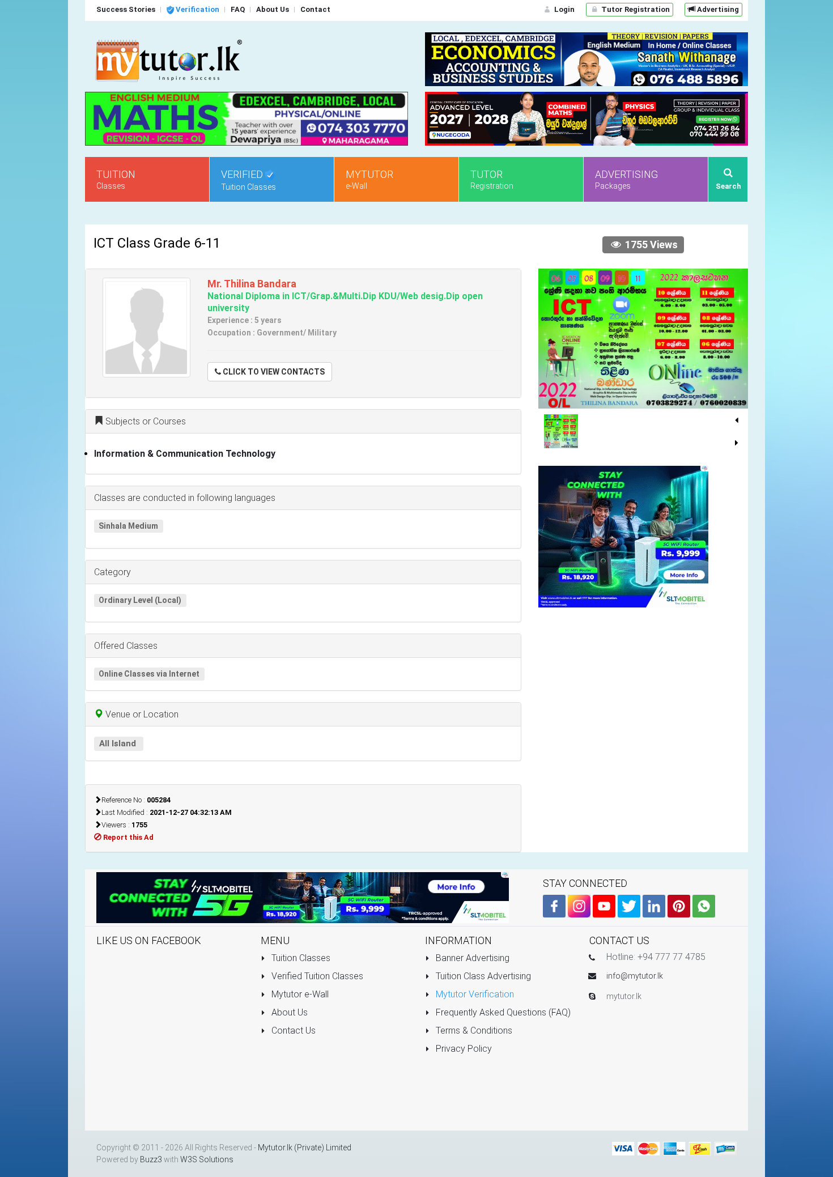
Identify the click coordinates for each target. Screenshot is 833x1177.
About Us (288, 1012)
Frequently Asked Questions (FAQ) (502, 1012)
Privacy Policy (463, 1048)
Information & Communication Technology (184, 453)
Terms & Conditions (473, 1030)
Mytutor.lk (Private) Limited (304, 1147)
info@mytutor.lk (634, 975)
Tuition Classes (299, 958)
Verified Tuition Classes (316, 976)
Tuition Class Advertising (482, 976)
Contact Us (292, 1030)
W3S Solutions (206, 1159)
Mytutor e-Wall (299, 994)
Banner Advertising (471, 958)
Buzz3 (151, 1159)
